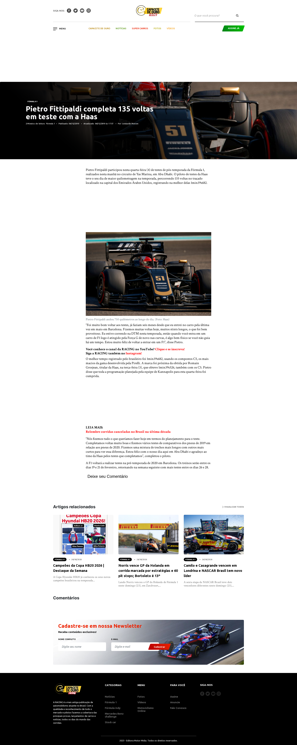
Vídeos (171, 28)
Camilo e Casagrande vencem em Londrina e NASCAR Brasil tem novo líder (213, 570)
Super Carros (140, 28)
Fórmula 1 (32, 101)
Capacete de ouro (99, 28)
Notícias (121, 28)
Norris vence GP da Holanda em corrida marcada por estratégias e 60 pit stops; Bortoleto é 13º (148, 570)
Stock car (110, 722)
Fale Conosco (178, 707)
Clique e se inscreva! (170, 349)
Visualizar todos (234, 507)
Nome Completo (67, 639)
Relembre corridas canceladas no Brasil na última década (128, 431)
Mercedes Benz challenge (114, 715)
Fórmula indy (112, 707)
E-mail (114, 639)
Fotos (157, 28)
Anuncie (175, 702)
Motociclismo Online (146, 709)
